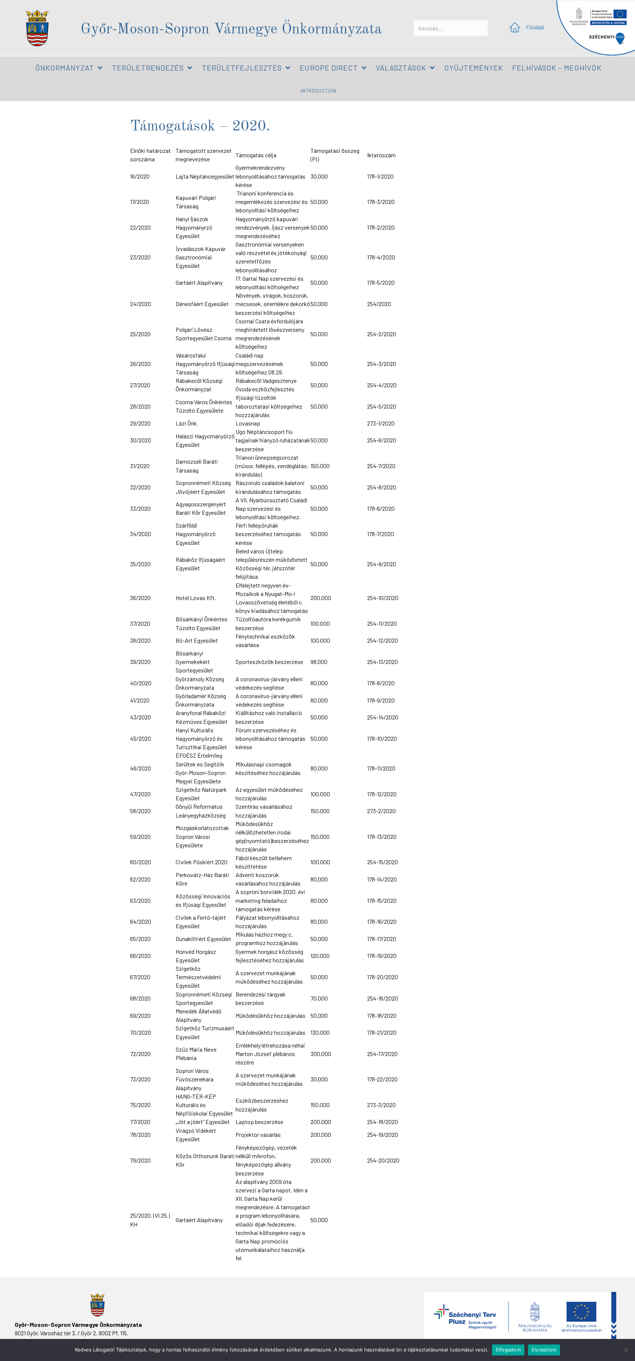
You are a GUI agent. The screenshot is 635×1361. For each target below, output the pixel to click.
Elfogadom (508, 1350)
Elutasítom (544, 1350)
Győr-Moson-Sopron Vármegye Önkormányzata (231, 29)
